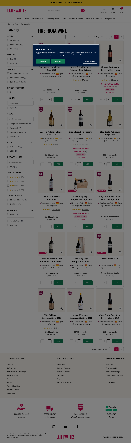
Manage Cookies (90, 61)
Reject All (58, 61)
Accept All (43, 61)
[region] (66, 55)
